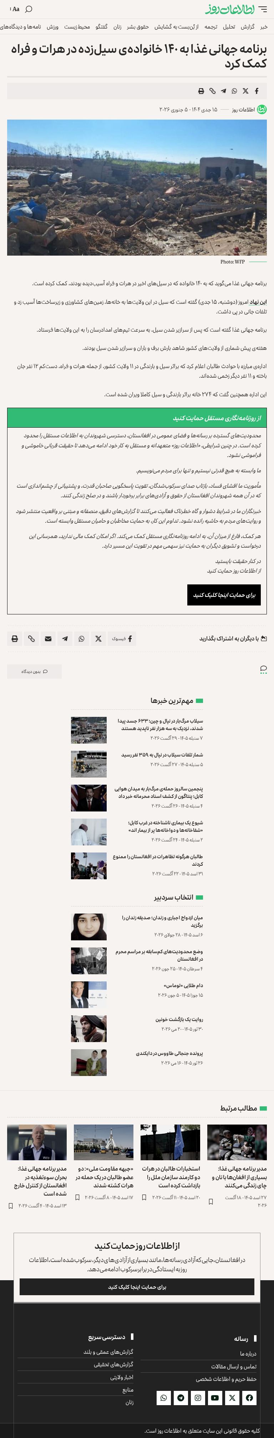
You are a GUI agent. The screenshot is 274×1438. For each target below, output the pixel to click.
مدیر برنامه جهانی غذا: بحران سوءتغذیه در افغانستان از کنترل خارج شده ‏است (40, 1181)
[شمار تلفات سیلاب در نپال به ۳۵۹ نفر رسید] (89, 764)
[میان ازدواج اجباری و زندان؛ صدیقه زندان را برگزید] (89, 927)
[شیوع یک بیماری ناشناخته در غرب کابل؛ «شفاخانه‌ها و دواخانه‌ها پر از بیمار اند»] (89, 832)
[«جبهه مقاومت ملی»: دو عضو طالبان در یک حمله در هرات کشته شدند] (103, 1142)
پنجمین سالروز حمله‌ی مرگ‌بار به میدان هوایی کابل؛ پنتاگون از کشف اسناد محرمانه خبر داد (159, 792)
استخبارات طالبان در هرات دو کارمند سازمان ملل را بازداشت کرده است (171, 1176)
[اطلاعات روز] (230, 9)
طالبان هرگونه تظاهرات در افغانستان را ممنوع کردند (158, 860)
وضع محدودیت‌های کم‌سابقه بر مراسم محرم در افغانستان (159, 955)
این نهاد (258, 301)
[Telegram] (181, 1398)
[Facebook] (249, 1398)
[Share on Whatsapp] (234, 91)
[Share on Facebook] (257, 91)
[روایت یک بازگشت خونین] (89, 1028)
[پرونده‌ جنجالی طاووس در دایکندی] (89, 1062)
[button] (261, 9)
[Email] (48, 639)
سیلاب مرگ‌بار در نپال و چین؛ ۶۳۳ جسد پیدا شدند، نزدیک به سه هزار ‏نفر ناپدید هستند (160, 724)
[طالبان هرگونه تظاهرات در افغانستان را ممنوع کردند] (89, 866)
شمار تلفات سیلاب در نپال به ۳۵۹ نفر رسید (162, 754)
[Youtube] (215, 1398)
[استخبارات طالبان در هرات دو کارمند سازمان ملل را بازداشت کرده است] (170, 1142)
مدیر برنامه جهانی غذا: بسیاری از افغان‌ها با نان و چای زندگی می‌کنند (239, 1176)
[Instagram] (198, 1398)
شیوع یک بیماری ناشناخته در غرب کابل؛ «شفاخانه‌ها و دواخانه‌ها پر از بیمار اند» (165, 826)
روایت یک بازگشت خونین (179, 1019)
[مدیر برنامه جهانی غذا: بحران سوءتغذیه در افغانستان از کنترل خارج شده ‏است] (37, 1142)
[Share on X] (245, 91)
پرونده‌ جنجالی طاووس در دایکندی (169, 1053)
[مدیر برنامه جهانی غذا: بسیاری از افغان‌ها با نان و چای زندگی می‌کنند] (237, 1142)
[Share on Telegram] (223, 91)
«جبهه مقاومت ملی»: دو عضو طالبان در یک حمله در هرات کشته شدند (104, 1176)
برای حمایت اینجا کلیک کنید (224, 594)
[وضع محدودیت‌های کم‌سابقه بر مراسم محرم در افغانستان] (89, 960)
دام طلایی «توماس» (183, 985)
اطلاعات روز (243, 109)
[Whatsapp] (164, 1398)
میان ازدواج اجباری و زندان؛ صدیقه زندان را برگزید (162, 921)
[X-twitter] (232, 1398)
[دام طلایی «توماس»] (89, 994)
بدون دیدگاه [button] (31, 671)
